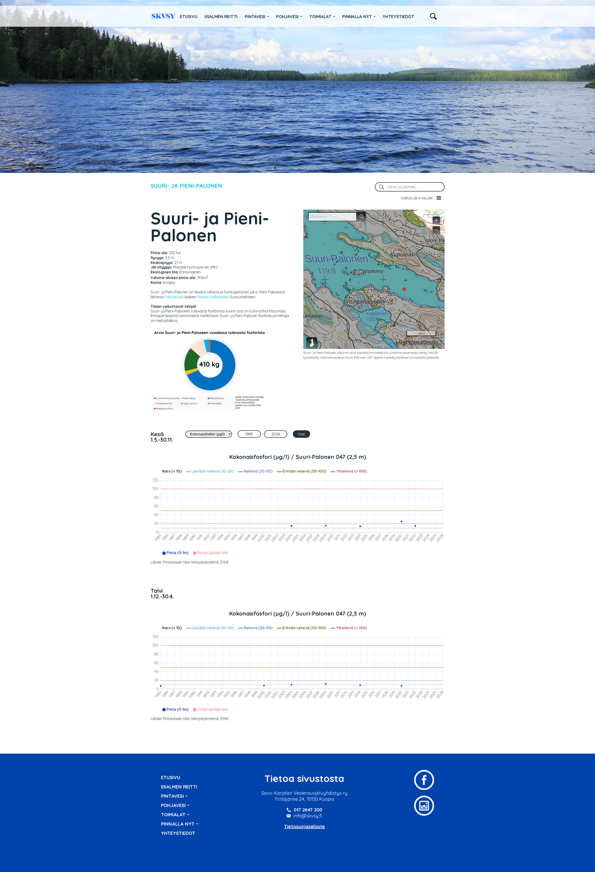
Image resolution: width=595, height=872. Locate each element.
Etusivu (188, 16)
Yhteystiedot (398, 16)
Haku (433, 16)
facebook (424, 780)
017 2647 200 (308, 810)
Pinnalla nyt (357, 16)
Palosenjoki (174, 297)
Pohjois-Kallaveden (212, 297)
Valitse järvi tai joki (416, 198)
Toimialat (320, 16)
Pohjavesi (287, 16)
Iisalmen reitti (163, 16)
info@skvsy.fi (308, 816)
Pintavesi (255, 16)
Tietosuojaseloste (304, 826)
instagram (424, 806)
